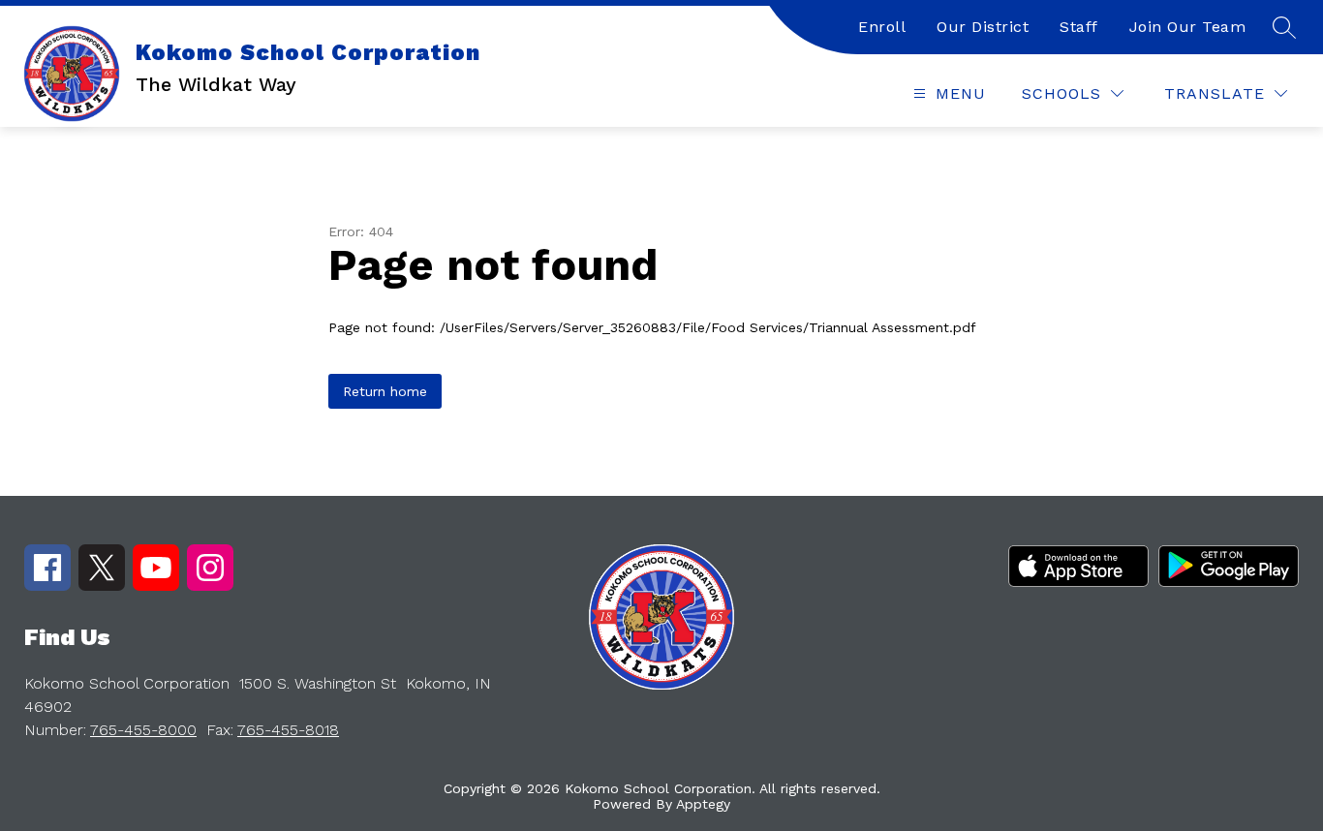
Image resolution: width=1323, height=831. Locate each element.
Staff (1079, 26)
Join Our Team (1187, 26)
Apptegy (703, 804)
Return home (385, 391)
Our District (983, 26)
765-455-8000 (143, 730)
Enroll (882, 26)
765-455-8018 (288, 730)
